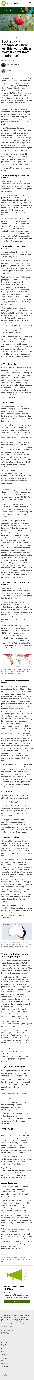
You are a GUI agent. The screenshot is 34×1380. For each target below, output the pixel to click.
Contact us (4, 1354)
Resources (4, 1349)
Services (4, 1342)
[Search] (26, 3)
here (21, 1164)
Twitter (5, 1358)
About (3, 1339)
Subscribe (17, 1301)
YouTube (6, 1363)
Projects (3, 1345)
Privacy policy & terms (7, 1374)
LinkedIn (5, 1361)
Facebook (6, 1366)
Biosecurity (5, 38)
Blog (2, 1351)
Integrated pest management (19, 38)
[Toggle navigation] (30, 3)
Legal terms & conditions (20, 1374)
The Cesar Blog (7, 10)
